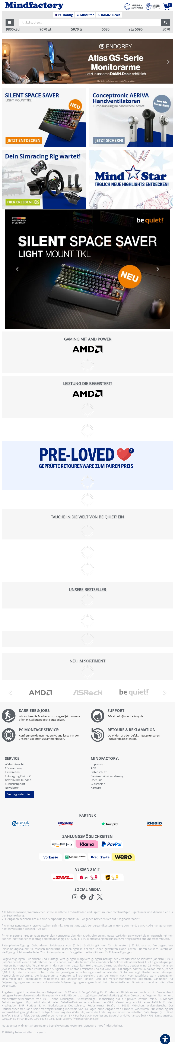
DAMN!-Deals (110, 15)
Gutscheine (98, 784)
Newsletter (12, 788)
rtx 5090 (136, 29)
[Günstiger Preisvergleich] (65, 823)
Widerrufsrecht (14, 764)
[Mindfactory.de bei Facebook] (83, 897)
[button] (10, 22)
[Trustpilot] (109, 823)
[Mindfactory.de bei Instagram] (74, 897)
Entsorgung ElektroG (18, 776)
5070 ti (76, 29)
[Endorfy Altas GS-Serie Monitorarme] (87, 61)
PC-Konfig (65, 15)
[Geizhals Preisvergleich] (20, 823)
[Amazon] (63, 844)
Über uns (96, 780)
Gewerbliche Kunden (18, 780)
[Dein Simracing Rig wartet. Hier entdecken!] (44, 179)
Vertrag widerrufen (19, 794)
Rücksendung (13, 768)
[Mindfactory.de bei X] (99, 897)
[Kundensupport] (133, 6)
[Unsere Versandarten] (87, 877)
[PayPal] (112, 844)
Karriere (96, 788)
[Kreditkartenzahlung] (99, 857)
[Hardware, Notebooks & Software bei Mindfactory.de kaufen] (50, 6)
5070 (166, 29)
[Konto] (153, 6)
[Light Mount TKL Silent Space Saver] (44, 117)
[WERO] (124, 857)
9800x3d (13, 29)
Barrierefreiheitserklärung (107, 776)
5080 (105, 29)
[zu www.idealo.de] (154, 824)
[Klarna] (87, 844)
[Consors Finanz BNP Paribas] (76, 857)
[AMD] (87, 349)
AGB (93, 768)
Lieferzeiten (12, 772)
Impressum (98, 764)
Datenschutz (99, 772)
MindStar (86, 15)
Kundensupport (15, 784)
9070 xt (45, 29)
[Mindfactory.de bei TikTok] (91, 897)
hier (119, 1025)
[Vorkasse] (51, 857)
